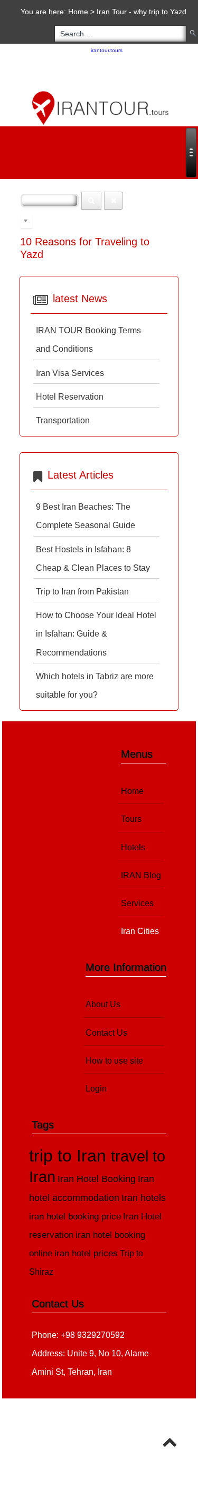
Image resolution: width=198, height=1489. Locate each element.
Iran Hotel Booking (97, 1178)
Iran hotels (143, 1198)
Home (78, 11)
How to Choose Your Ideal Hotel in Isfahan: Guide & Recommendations (96, 634)
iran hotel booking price (75, 1217)
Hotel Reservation (69, 396)
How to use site (114, 1060)
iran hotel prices (86, 1253)
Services (137, 903)
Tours (131, 819)
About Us (103, 1004)
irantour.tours (106, 50)
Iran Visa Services (70, 373)
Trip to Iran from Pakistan (82, 591)
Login (96, 1088)
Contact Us (106, 1032)
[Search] (91, 201)
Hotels (133, 847)
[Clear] (113, 201)
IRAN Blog (141, 875)
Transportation (63, 420)
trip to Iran (70, 1155)
